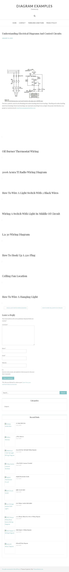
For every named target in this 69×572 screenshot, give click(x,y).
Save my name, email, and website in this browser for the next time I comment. (18, 373)
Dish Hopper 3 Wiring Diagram (23, 530)
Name (4, 348)
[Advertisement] (34, 53)
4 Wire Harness (20, 436)
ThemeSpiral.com (38, 569)
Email (4, 355)
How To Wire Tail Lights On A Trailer (52, 307)
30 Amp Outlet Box (20, 423)
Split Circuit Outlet (20, 490)
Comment (5, 324)
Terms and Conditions (36, 23)
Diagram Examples (34, 6)
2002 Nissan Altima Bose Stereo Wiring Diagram (28, 516)
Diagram (6, 406)
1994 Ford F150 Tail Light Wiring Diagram (26, 450)
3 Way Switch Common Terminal (24, 463)
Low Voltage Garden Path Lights (24, 503)
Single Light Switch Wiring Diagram (17, 307)
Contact (22, 23)
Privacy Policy (51, 23)
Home (14, 23)
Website (4, 362)
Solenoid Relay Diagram (22, 543)
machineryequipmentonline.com (26, 108)
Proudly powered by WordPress (11, 569)
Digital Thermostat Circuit (22, 476)
